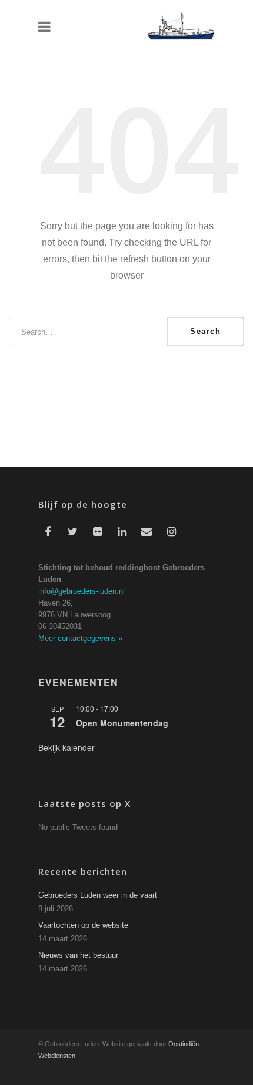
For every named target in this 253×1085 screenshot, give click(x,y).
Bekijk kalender (66, 747)
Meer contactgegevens (80, 638)
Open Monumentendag (122, 723)
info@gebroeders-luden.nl (81, 591)
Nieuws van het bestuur (78, 955)
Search (205, 331)
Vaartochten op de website (83, 925)
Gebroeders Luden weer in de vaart (97, 895)
